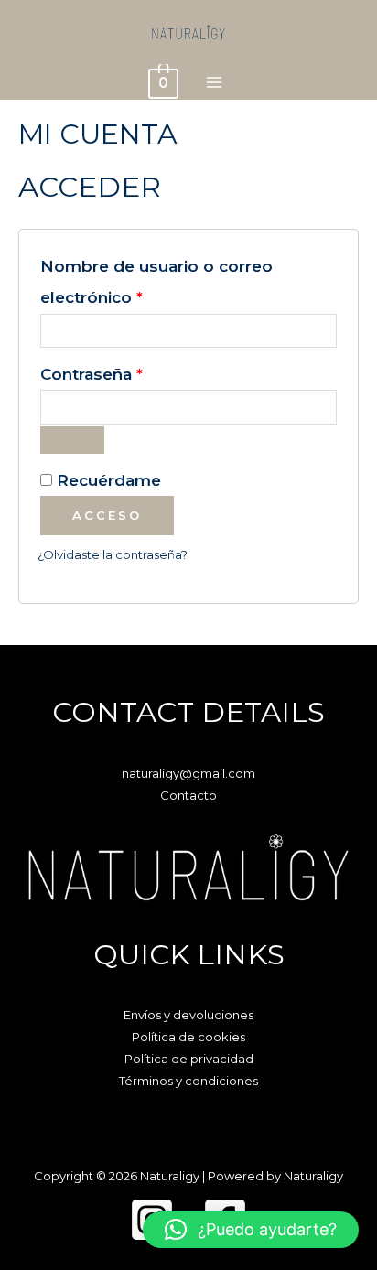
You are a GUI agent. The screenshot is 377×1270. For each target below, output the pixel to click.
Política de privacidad (188, 1058)
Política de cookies (188, 1036)
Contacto (188, 795)
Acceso (107, 515)
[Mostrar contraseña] (72, 440)
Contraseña (136, 373)
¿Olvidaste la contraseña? (113, 554)
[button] (251, 1229)
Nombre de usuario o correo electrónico (156, 281)
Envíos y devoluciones (188, 1014)
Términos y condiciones (188, 1080)
